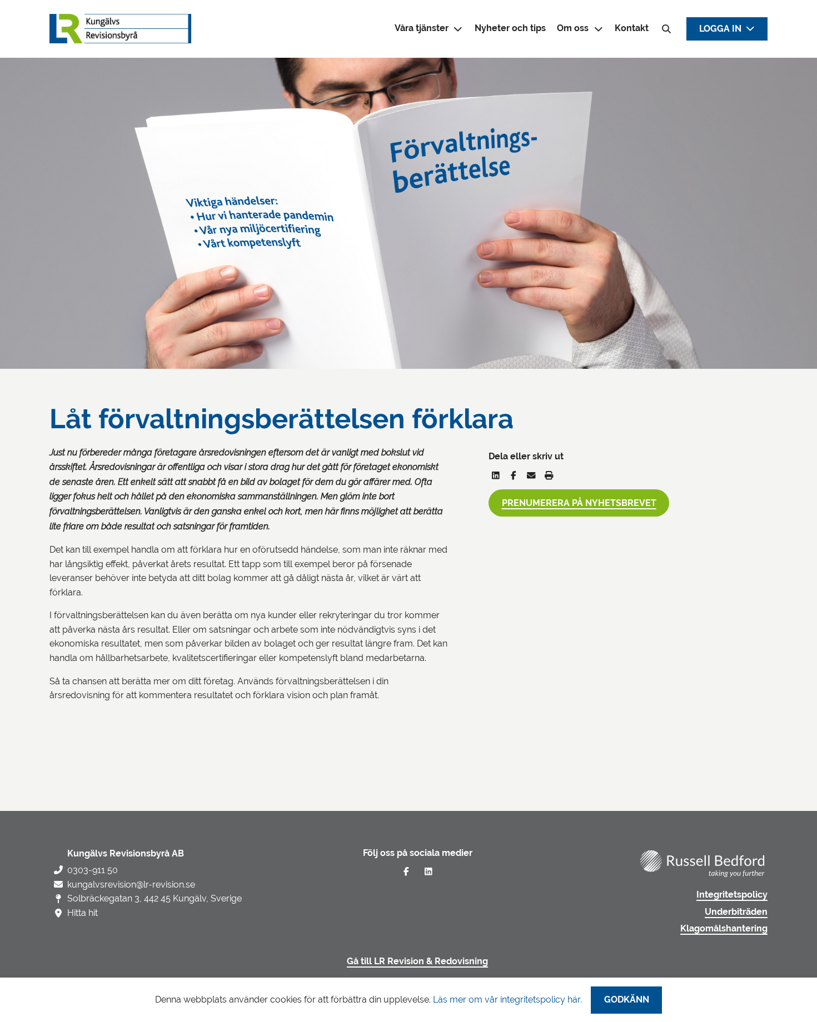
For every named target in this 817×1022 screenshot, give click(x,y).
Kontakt (632, 28)
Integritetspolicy (732, 895)
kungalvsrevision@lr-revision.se (131, 884)
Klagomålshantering (724, 929)
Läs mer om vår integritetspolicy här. (507, 999)
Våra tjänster (422, 28)
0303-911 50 (92, 870)
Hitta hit (82, 913)
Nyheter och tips (510, 28)
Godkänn (626, 1000)
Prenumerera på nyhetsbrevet (579, 503)
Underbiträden (736, 912)
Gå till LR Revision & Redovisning (417, 961)
